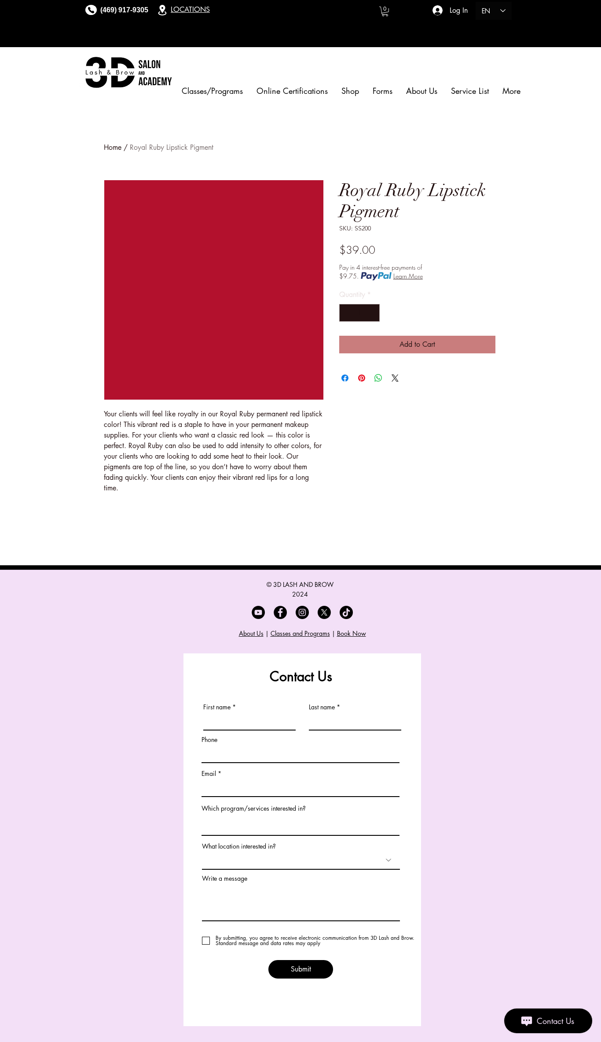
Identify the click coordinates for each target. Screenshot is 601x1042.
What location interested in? (239, 846)
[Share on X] (395, 378)
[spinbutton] (359, 312)
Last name (322, 707)
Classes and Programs (300, 633)
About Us (251, 633)
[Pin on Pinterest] (361, 378)
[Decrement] (347, 312)
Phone (209, 740)
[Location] (162, 10)
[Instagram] (302, 612)
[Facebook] (280, 612)
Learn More (408, 276)
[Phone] (91, 10)
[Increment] (372, 312)
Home (112, 147)
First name (217, 707)
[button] (385, 11)
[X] (324, 612)
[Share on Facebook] (345, 378)
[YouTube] (258, 612)
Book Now (351, 633)
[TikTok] (346, 612)
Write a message (224, 878)
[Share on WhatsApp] (378, 378)
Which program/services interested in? (254, 808)
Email (209, 774)
